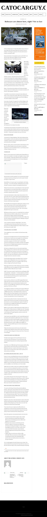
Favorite (36, 75)
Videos (20, 14)
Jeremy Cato (20, 458)
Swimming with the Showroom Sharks (39, 32)
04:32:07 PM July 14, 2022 (38, 101)
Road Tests (8, 14)
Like (6, 448)
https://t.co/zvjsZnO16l (38, 71)
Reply (34, 75)
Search (40, 14)
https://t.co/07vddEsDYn (38, 87)
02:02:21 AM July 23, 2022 (38, 81)
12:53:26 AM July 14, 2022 (38, 110)
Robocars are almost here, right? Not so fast (23, 22)
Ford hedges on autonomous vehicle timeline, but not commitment (13, 476)
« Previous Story (12, 472)
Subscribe (26, 14)
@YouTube (36, 72)
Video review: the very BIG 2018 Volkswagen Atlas (20, 475)
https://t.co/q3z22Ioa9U (38, 78)
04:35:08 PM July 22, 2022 (38, 90)
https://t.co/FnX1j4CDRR (38, 99)
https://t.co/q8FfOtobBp (38, 107)
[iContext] (17, 515)
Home (3, 14)
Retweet (35, 75)
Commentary (15, 14)
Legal (24, 506)
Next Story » (21, 472)
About (31, 14)
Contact (36, 14)
